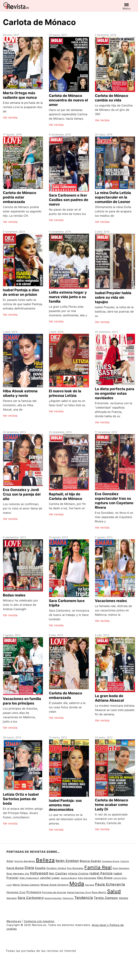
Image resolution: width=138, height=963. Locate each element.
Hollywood (39, 873)
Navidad (89, 885)
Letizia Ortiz (120, 878)
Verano (123, 897)
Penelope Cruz (16, 892)
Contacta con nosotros (39, 921)
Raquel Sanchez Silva (79, 892)
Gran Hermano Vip (17, 873)
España (40, 868)
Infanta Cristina (78, 873)
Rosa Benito (99, 892)
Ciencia (124, 861)
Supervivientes (53, 898)
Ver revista (10, 117)
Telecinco (68, 898)
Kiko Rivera (104, 877)
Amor (9, 860)
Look (9, 885)
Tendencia (83, 897)
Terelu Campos (106, 898)
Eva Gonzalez (75, 868)
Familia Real (98, 867)
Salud (114, 891)
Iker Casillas (58, 873)
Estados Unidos (56, 868)
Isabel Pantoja (101, 873)
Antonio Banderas (24, 861)
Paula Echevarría (110, 884)
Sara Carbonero (31, 898)
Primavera (33, 892)
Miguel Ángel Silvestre (54, 884)
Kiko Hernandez (87, 878)
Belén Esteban (67, 861)
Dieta (29, 868)
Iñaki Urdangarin (29, 878)
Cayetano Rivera (110, 861)
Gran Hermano (121, 868)
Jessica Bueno (69, 878)
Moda (76, 883)
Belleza (45, 860)
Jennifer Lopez (50, 877)
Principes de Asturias (54, 892)
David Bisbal (15, 868)
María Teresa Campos (26, 884)
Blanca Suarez (90, 861)
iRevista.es (13, 921)
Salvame (11, 898)
